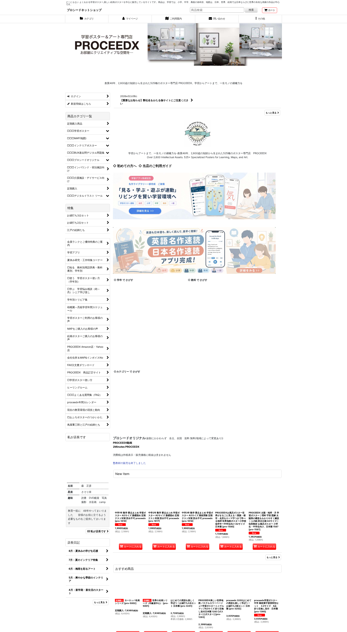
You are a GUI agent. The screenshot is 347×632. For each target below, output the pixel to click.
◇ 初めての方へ (125, 166)
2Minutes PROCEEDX (126, 504)
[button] (260, 19)
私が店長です (98, 531)
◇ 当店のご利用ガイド (155, 166)
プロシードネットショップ (84, 10)
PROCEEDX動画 (122, 500)
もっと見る (271, 112)
